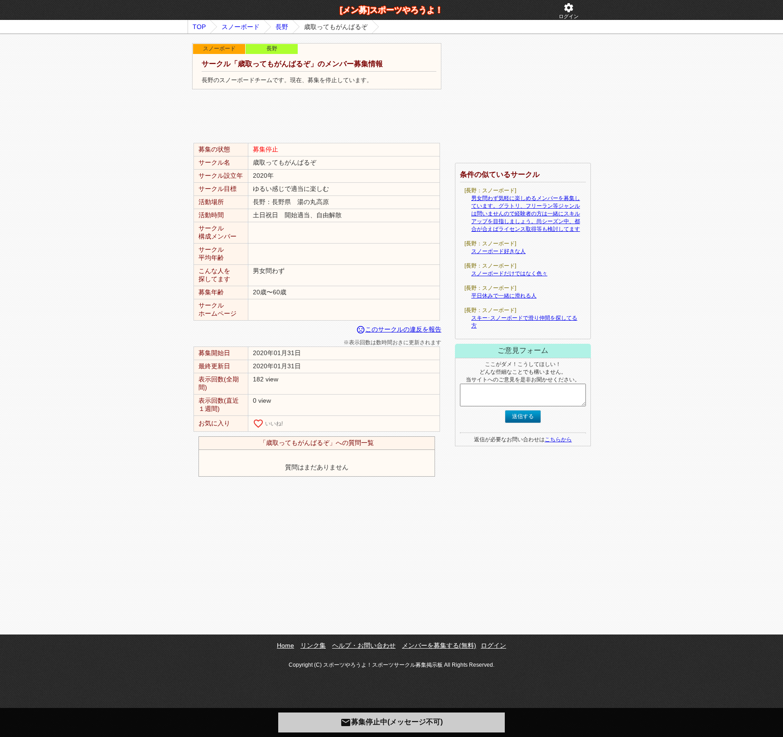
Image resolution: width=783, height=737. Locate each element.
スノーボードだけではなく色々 (509, 273)
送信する (523, 416)
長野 (282, 26)
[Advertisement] (316, 116)
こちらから (558, 439)
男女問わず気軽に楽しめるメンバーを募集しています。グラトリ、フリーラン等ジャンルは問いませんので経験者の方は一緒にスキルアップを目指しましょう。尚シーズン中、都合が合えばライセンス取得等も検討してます (525, 213)
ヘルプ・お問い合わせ (364, 645)
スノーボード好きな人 (498, 251)
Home (285, 645)
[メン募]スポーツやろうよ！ (391, 10)
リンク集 (313, 645)
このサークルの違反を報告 (398, 329)
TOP (199, 26)
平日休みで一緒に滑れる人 (503, 296)
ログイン (569, 10)
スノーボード (241, 26)
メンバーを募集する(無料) (439, 645)
